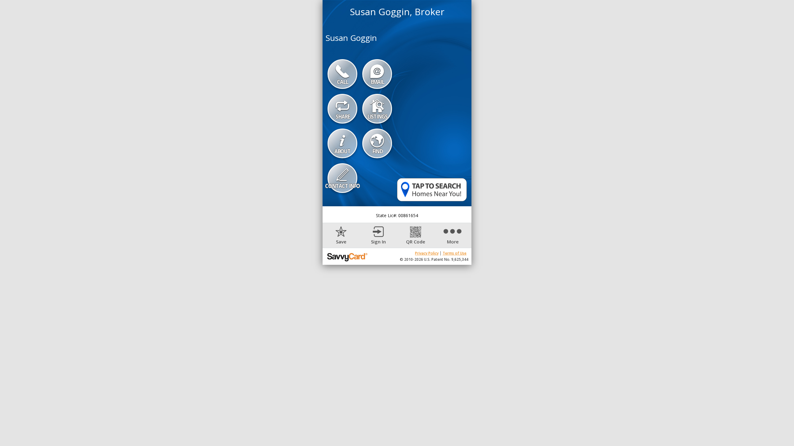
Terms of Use (454, 253)
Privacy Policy (427, 253)
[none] (341, 235)
